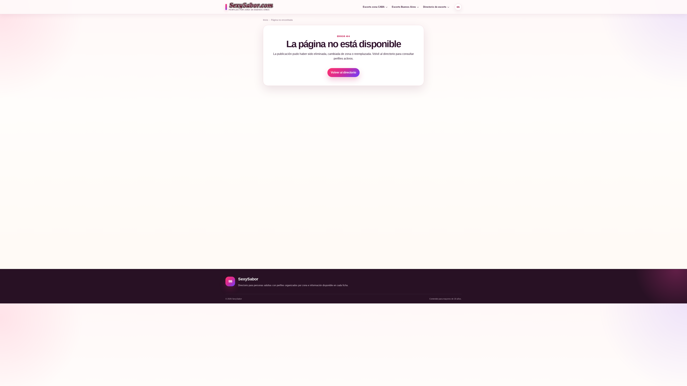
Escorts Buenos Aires (404, 7)
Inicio (265, 20)
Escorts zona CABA (373, 7)
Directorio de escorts (434, 7)
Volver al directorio (343, 72)
